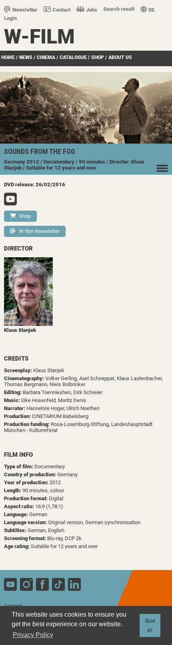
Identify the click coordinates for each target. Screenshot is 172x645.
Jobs (91, 10)
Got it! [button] (150, 625)
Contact (61, 10)
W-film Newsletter (39, 231)
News (25, 57)
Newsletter (25, 10)
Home (8, 57)
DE (151, 10)
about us (120, 57)
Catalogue (73, 57)
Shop (97, 57)
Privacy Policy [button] (33, 634)
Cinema (46, 57)
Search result (118, 9)
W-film (39, 36)
